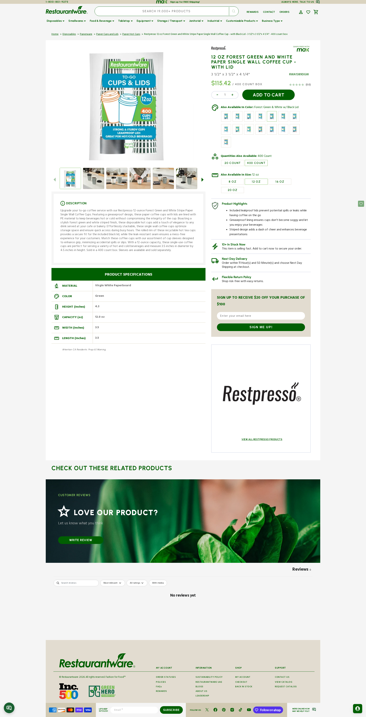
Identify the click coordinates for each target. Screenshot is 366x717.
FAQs (159, 687)
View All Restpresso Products (262, 439)
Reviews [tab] (301, 570)
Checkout (241, 682)
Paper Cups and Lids (107, 34)
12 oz (255, 175)
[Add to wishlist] (308, 12)
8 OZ (232, 181)
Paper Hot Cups (131, 34)
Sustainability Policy (209, 677)
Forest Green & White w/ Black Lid (276, 107)
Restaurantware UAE (209, 682)
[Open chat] (9, 708)
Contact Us (282, 677)
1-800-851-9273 (57, 1)
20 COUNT (233, 163)
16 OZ (279, 181)
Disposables (69, 34)
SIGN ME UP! (261, 327)
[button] (300, 12)
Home (55, 34)
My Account (242, 677)
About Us (201, 692)
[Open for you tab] (357, 708)
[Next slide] (202, 179)
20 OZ (232, 190)
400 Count (265, 156)
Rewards (161, 692)
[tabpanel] (183, 609)
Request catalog (286, 687)
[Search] (233, 11)
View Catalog (283, 682)
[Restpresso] (222, 51)
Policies (161, 682)
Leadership (202, 696)
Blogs (199, 687)
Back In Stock (243, 687)
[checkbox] (158, 583)
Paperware (86, 34)
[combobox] (166, 11)
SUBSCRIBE (171, 710)
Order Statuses (166, 677)
